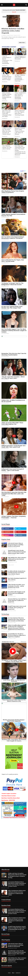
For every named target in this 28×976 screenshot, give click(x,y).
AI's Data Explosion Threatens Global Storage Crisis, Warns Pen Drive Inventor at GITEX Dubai (16, 619)
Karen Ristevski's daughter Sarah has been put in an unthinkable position (16, 593)
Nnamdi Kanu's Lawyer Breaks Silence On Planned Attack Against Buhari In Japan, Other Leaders (17, 552)
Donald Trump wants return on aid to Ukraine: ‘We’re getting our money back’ (17, 608)
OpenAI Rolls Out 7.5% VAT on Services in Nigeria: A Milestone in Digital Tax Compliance (17, 635)
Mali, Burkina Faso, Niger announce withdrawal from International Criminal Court (17, 559)
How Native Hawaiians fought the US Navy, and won (17, 579)
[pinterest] (20, 532)
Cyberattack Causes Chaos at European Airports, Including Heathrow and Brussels (15, 545)
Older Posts (21, 42)
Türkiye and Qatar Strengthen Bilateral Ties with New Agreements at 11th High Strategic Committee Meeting (17, 875)
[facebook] (7, 528)
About (13, 972)
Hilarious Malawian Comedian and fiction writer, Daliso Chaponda (12, 31)
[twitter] (20, 528)
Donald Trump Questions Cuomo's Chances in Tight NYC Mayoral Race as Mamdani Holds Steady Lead (17, 928)
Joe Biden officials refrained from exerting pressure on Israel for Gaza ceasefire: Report (16, 573)
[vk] (20, 535)
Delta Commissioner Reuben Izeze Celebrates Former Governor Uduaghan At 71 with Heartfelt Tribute (17, 893)
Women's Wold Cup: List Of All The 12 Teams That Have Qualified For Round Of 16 (17, 600)
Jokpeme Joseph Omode (8, 35)
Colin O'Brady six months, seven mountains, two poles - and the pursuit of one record (16, 586)
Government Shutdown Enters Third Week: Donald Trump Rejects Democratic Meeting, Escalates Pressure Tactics (17, 884)
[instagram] (7, 535)
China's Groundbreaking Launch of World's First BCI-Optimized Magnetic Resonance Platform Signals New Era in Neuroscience (17, 627)
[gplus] (7, 532)
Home (9, 972)
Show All (14, 12)
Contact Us (18, 972)
